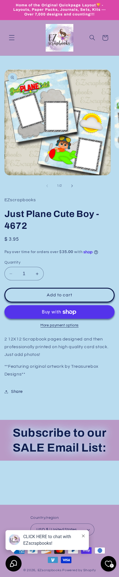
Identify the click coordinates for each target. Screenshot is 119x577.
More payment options (59, 325)
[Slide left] (47, 186)
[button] (11, 37)
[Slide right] (72, 186)
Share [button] (17, 392)
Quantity (12, 262)
